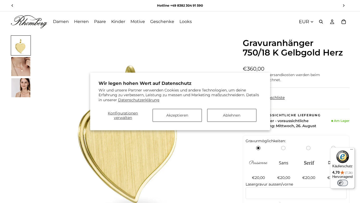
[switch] (342, 183)
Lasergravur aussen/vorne (269, 184)
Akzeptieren (177, 115)
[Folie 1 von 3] (20, 45)
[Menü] (351, 150)
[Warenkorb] (343, 21)
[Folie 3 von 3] (20, 87)
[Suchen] (321, 21)
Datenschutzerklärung (138, 99)
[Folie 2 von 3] (20, 66)
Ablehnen (231, 115)
